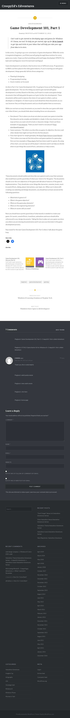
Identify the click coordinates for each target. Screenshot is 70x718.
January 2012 (41, 617)
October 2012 (41, 586)
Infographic (9, 677)
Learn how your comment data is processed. (43, 492)
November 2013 (42, 575)
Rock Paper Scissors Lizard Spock (50, 136)
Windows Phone (11, 692)
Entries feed (41, 673)
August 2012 (41, 594)
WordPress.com (49, 714)
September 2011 (42, 632)
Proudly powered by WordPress (25, 714)
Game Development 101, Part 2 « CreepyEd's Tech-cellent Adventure (42, 339)
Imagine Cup (9, 673)
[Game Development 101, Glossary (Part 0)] (16, 263)
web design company (12, 552)
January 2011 (41, 652)
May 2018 (40, 559)
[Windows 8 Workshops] (35, 262)
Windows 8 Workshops (32, 269)
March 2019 (41, 555)
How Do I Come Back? (20, 577)
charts (33, 141)
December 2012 (42, 579)
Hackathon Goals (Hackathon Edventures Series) (49, 533)
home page (24, 400)
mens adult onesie (26, 383)
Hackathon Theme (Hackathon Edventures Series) (50, 527)
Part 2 (40, 61)
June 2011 (40, 640)
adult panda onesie (27, 375)
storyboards (23, 125)
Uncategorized (35, 24)
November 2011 (42, 625)
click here (24, 392)
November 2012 (42, 582)
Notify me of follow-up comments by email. (22, 473)
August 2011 (41, 636)
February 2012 (41, 613)
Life (7, 681)
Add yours (60, 330)
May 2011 (40, 644)
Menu (64, 3)
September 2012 (42, 590)
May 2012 (40, 602)
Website (8, 462)
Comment (10, 420)
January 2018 (41, 567)
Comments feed (42, 677)
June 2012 (40, 598)
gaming (46, 282)
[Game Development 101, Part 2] (56, 263)
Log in (39, 669)
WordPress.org (42, 681)
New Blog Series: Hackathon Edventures (49, 538)
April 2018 (40, 563)
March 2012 (41, 609)
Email (8, 453)
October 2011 (41, 629)
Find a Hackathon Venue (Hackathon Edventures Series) (48, 521)
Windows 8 (9, 689)
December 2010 (42, 655)
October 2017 (41, 571)
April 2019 (40, 552)
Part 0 (17, 61)
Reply (62, 358)
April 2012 (40, 605)
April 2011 (40, 648)
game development (35, 282)
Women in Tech (10, 696)
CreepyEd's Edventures (18, 6)
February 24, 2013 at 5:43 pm (24, 360)
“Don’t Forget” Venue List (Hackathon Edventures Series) (48, 514)
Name (8, 444)
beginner (24, 282)
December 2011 (42, 621)
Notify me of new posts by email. (18, 480)
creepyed (29, 33)
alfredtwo (9, 581)
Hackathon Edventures (12, 669)
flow (29, 141)
